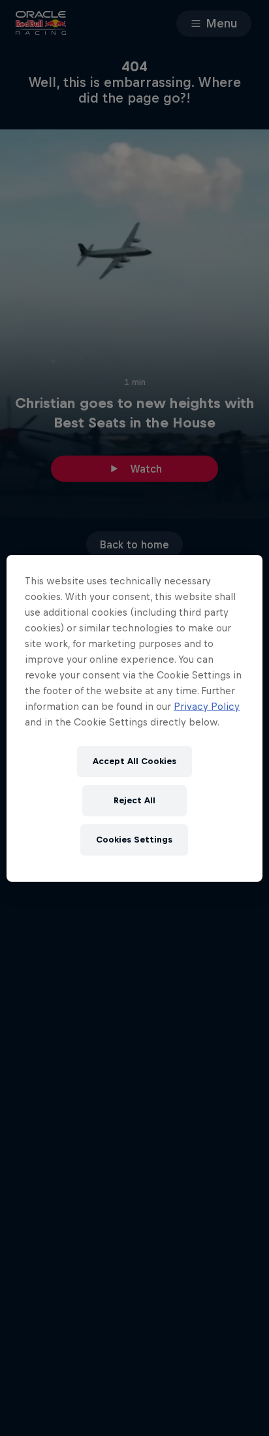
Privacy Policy (207, 706)
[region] (134, 718)
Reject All (134, 800)
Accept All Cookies (134, 761)
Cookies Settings (134, 839)
